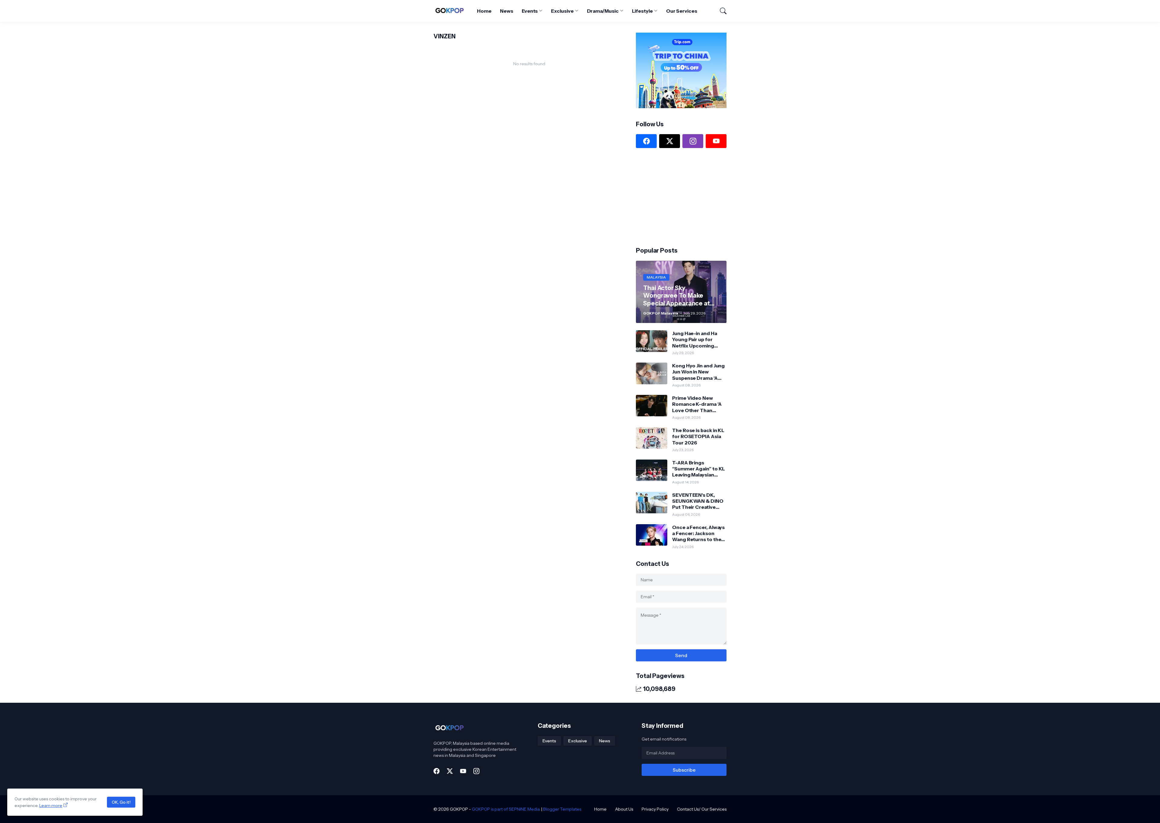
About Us (624, 809)
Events (530, 11)
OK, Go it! (121, 802)
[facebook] (646, 141)
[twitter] (669, 141)
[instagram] (692, 141)
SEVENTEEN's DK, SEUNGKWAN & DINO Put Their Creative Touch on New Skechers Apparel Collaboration (697, 501)
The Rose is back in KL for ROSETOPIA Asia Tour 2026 (698, 436)
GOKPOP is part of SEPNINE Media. (506, 809)
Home (484, 11)
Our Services (681, 11)
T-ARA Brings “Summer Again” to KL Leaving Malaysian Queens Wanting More (698, 469)
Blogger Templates (562, 809)
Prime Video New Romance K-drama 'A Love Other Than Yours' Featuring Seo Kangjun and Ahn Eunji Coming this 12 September (698, 404)
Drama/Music (603, 11)
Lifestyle (642, 11)
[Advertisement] (681, 196)
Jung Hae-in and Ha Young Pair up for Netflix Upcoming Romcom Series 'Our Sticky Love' (696, 339)
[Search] (720, 11)
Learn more (50, 805)
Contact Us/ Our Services (702, 809)
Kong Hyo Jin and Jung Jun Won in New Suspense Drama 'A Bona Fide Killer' (698, 372)
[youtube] (716, 141)
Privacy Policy (655, 809)
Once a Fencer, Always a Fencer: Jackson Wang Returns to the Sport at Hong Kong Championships (698, 533)
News (506, 11)
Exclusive (562, 11)
